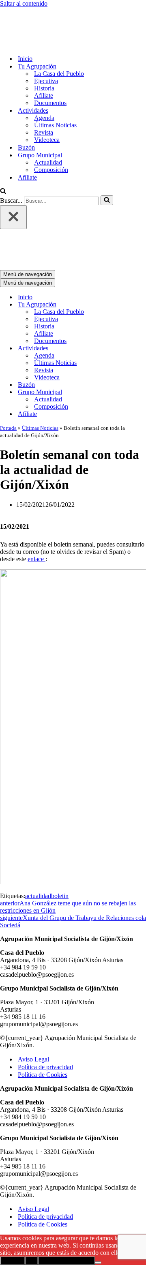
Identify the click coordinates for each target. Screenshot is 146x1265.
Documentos (50, 69)
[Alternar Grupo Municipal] (142, 325)
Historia (44, 54)
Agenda (44, 84)
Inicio (25, 24)
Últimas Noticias (55, 91)
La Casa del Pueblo (59, 39)
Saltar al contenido (23, 3)
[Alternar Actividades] (142, 281)
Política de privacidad (45, 999)
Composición (51, 136)
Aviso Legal (33, 991)
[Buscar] (3, 157)
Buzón (26, 113)
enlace (36, 491)
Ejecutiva (46, 47)
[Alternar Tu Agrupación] (142, 237)
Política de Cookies (42, 1007)
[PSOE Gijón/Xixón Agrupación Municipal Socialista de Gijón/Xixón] (28, 10)
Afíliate (43, 61)
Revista (43, 98)
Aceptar (12, 1193)
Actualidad (48, 128)
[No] (98, 1195)
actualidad (38, 828)
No (31, 1193)
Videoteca (47, 106)
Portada (8, 361)
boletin (60, 828)
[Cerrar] (13, 183)
